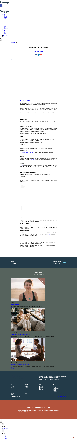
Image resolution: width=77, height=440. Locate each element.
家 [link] (11, 42)
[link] (0, 0)
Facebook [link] (5, 435)
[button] (36, 55)
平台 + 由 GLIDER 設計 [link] (62, 396)
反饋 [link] (4, 32)
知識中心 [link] (5, 19)
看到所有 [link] (12, 368)
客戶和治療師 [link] (49, 234)
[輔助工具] (3, 424)
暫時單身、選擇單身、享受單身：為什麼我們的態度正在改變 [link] (20, 334)
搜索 (1, 40)
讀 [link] (11, 307)
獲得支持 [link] (3, 14)
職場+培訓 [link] (5, 17)
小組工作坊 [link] (5, 16)
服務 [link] (4, 15)
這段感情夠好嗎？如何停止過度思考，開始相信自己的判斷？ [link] (20, 364)
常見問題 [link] (5, 33)
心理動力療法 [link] (32, 159)
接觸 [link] (2, 29)
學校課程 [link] (5, 18)
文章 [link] (35, 51)
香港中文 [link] (6, 428)
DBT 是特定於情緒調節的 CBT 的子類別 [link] (26, 152)
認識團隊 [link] (5, 27)
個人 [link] (38, 51)
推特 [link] (5, 436)
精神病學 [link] (21, 165)
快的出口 (1, 421)
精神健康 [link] (41, 51)
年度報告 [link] (5, 26)
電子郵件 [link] (5, 438)
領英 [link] (5, 437)
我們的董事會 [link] (6, 28)
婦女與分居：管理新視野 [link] (15, 304)
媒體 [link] (4, 31)
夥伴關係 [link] (5, 25)
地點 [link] (4, 30)
